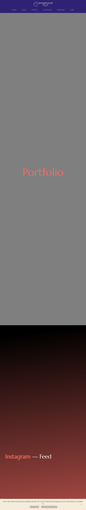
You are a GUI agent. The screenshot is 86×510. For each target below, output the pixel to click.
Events (34, 10)
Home (14, 10)
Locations (47, 10)
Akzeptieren (34, 507)
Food (24, 10)
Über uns (61, 10)
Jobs (72, 10)
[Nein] (81, 504)
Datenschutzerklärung (49, 507)
